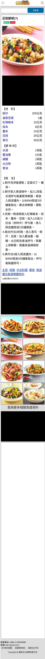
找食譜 (35, 10)
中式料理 (22, 270)
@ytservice (14, 645)
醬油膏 (7, 154)
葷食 (32, 270)
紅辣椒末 (8, 122)
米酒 (5, 150)
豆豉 (5, 135)
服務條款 (20, 648)
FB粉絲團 (6, 648)
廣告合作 (33, 648)
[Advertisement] (23, 540)
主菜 (5, 270)
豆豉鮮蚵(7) (10, 18)
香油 (5, 168)
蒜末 (5, 126)
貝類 (12, 270)
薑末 (5, 131)
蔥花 (5, 140)
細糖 (5, 159)
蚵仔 (5, 113)
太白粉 (7, 163)
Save (13, 22)
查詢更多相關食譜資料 (23, 407)
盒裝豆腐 (8, 117)
